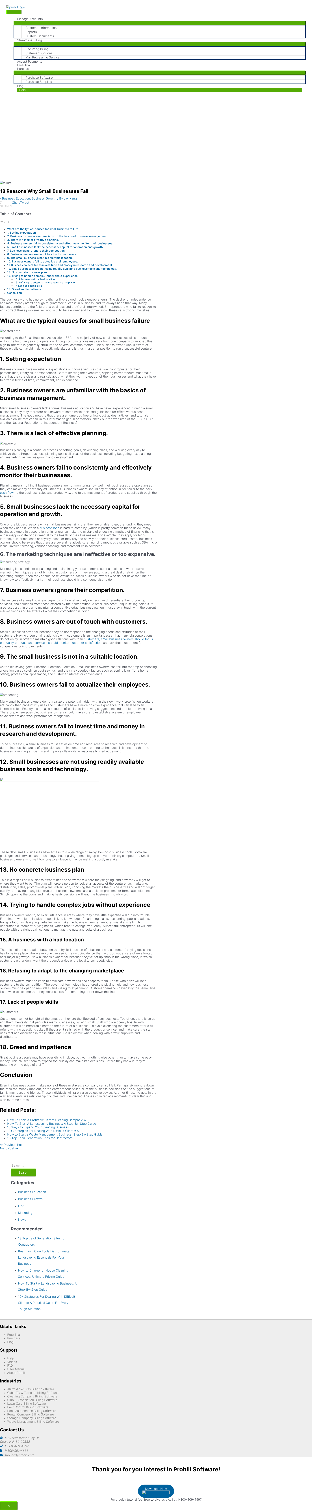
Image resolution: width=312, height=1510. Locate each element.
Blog (10, 1342)
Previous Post (12, 1145)
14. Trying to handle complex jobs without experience (42, 276)
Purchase (14, 1338)
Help (10, 1358)
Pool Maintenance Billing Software (31, 1411)
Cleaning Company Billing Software (32, 1396)
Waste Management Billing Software (33, 1421)
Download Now (156, 1489)
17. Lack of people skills (28, 285)
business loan (49, 528)
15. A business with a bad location (34, 279)
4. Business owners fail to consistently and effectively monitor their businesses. (60, 243)
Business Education (16, 198)
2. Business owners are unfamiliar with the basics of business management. (57, 236)
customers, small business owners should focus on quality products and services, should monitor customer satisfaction (76, 641)
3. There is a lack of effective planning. (33, 240)
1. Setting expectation (21, 232)
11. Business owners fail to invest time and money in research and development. (60, 265)
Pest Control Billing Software (27, 1407)
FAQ (21, 1206)
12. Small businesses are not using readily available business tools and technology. (62, 268)
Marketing (25, 1213)
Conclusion (14, 293)
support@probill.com (19, 1455)
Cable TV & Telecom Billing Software (33, 1393)
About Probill (16, 1373)
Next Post (9, 1148)
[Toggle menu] (160, 23)
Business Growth (44, 198)
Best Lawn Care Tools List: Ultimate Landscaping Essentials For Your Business (44, 1257)
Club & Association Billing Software (32, 1400)
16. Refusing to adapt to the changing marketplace (44, 282)
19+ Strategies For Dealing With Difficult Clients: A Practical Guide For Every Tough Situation (46, 1303)
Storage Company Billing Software (31, 1418)
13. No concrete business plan (27, 272)
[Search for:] (35, 1165)
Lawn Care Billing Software (26, 1403)
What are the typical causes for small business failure (42, 229)
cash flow (7, 492)
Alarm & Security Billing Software (30, 1389)
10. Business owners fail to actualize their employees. (42, 261)
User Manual (16, 1369)
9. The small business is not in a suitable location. (40, 258)
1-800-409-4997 (17, 1446)
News (22, 1219)
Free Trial (14, 1334)
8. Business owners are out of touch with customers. (42, 254)
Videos (12, 1362)
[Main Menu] (13, 12)
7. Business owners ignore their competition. (36, 250)
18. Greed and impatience (24, 289)
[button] (159, 90)
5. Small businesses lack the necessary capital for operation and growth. (55, 247)
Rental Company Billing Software (30, 1414)
